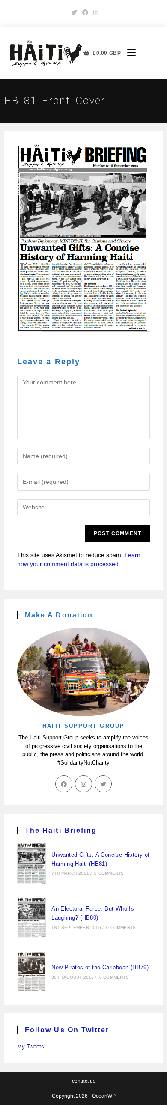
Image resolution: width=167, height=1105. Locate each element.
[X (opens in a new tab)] (74, 12)
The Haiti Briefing (61, 830)
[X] (103, 783)
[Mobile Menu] (128, 53)
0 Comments (109, 873)
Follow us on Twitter (67, 1030)
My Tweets (30, 1046)
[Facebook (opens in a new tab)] (85, 12)
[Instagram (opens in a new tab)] (94, 12)
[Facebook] (63, 783)
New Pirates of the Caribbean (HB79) (100, 967)
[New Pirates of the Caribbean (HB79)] (31, 971)
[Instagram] (83, 783)
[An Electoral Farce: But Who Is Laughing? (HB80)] (31, 917)
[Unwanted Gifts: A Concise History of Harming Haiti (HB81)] (31, 863)
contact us (84, 1081)
